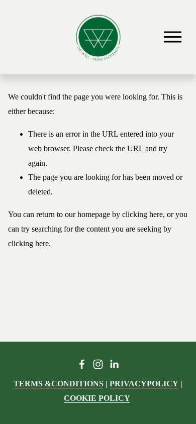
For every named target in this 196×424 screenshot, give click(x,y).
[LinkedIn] (114, 364)
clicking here (142, 214)
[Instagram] (98, 364)
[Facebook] (82, 364)
